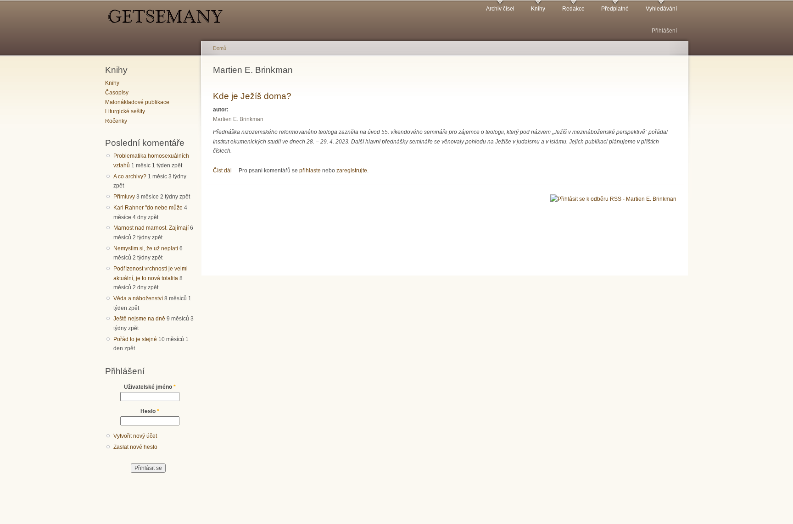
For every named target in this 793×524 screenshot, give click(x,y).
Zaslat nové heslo (135, 447)
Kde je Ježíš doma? (252, 96)
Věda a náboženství (138, 298)
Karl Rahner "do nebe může (148, 207)
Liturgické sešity (125, 111)
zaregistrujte (351, 170)
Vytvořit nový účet (135, 436)
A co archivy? (129, 176)
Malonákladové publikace (137, 102)
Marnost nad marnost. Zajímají (151, 228)
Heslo (149, 411)
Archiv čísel (500, 9)
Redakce (573, 9)
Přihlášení (664, 31)
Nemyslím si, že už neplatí (145, 248)
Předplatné (615, 9)
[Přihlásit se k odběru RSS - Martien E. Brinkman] (613, 198)
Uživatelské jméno (150, 387)
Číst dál (222, 170)
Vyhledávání (661, 9)
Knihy (538, 9)
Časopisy (116, 92)
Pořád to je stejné (135, 339)
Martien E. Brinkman (238, 119)
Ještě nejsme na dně (139, 318)
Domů (219, 48)
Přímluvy (124, 196)
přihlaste (310, 170)
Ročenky (116, 121)
